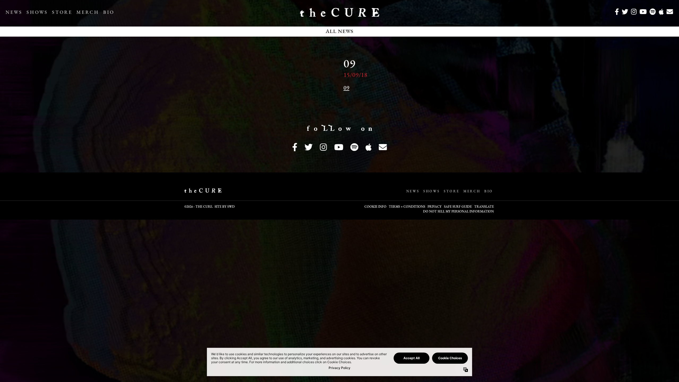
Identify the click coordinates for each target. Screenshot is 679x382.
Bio (108, 12)
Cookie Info (375, 207)
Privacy (435, 207)
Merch (87, 12)
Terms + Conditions (407, 207)
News (14, 12)
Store (62, 12)
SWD (231, 207)
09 (346, 88)
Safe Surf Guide (458, 207)
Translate (484, 207)
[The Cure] (339, 14)
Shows (37, 12)
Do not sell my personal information (458, 211)
